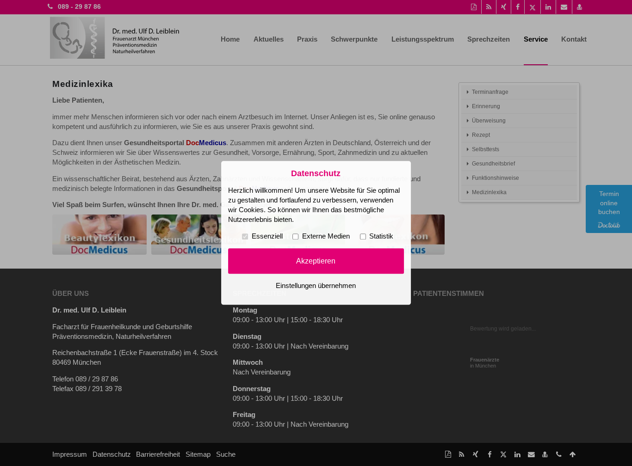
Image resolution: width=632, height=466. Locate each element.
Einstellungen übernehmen (316, 286)
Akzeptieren (315, 261)
